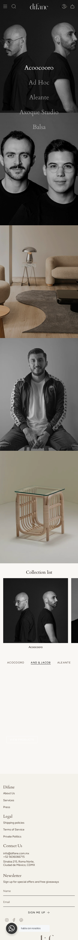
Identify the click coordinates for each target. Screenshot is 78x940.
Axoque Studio (39, 112)
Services (8, 800)
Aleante (39, 97)
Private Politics (12, 836)
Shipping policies (13, 822)
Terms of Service (13, 829)
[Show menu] (5, 6)
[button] (64, 6)
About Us (9, 793)
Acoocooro (39, 67)
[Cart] (72, 6)
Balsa (39, 127)
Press (6, 807)
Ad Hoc (39, 82)
